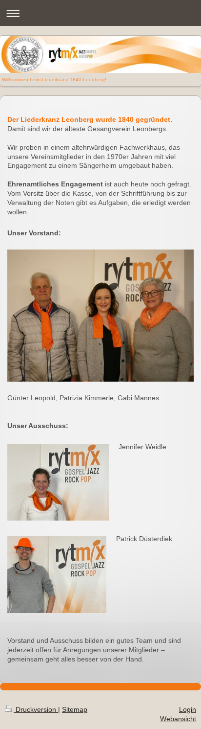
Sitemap (74, 709)
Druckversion (36, 709)
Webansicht (178, 719)
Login (187, 709)
